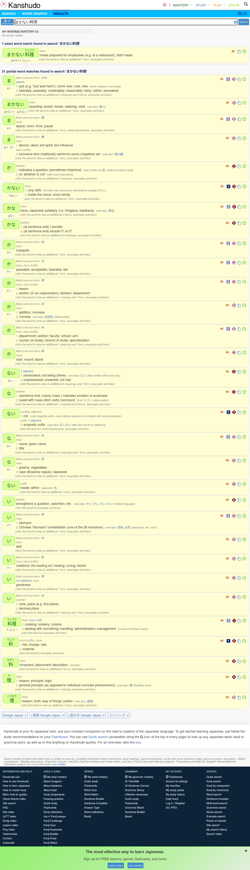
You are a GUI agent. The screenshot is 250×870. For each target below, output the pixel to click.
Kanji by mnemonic (217, 790)
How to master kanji (14, 790)
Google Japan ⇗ (15, 715)
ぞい (96, 504)
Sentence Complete (95, 803)
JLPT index (9, 816)
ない (11, 373)
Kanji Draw (50, 838)
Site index (8, 812)
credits (61, 764)
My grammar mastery (140, 777)
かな (11, 208)
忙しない (65, 425)
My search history (216, 829)
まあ (44, 78)
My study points (175, 790)
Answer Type (92, 807)
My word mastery (97, 777)
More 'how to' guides (15, 794)
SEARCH (9, 13)
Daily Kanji (172, 799)
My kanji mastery (56, 777)
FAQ (5, 807)
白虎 (127, 527)
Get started (135, 865)
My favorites (173, 785)
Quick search (98, 736)
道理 (89, 701)
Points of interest (216, 820)
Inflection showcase (136, 794)
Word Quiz (90, 790)
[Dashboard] (164, 5)
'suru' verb (35, 620)
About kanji (50, 790)
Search (244, 22)
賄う (102, 106)
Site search (9, 803)
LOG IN (233, 5)
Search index (214, 834)
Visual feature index (14, 799)
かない (13, 187)
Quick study (50, 803)
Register (180, 803)
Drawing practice (53, 799)
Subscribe (8, 842)
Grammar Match (134, 807)
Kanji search (213, 781)
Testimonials (10, 834)
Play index (9, 829)
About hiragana (52, 781)
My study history (175, 794)
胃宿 (120, 527)
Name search (214, 812)
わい (110, 504)
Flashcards (50, 807)
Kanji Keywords (53, 829)
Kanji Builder (51, 834)
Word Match (91, 794)
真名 (111, 210)
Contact (7, 838)
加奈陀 (49, 317)
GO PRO (171, 807)
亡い (83, 375)
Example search (215, 816)
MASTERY (181, 5)
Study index (9, 820)
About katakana (53, 785)
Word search (213, 794)
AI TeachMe (132, 781)
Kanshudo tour (11, 777)
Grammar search (216, 807)
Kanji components (54, 794)
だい (103, 504)
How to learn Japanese (16, 785)
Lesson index (10, 825)
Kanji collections (53, 812)
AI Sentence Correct (137, 785)
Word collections (93, 812)
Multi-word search (216, 803)
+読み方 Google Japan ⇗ (86, 715)
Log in (169, 803)
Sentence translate (217, 799)
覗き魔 (119, 154)
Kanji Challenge (53, 820)
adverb (20, 82)
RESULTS (60, 13)
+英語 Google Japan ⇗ (47, 715)
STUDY (201, 5)
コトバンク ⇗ (119, 715)
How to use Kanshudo (16, 781)
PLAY (217, 5)
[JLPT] (170, 5)
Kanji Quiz (50, 825)
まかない (20, 53)
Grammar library (134, 790)
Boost (87, 816)
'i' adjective (26, 371)
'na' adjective (23, 580)
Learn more (116, 865)
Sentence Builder (94, 799)
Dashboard (60, 736)
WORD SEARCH (34, 13)
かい (89, 504)
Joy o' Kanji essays (55, 816)
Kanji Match (50, 842)
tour (138, 742)
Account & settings (177, 781)
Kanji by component (218, 785)
